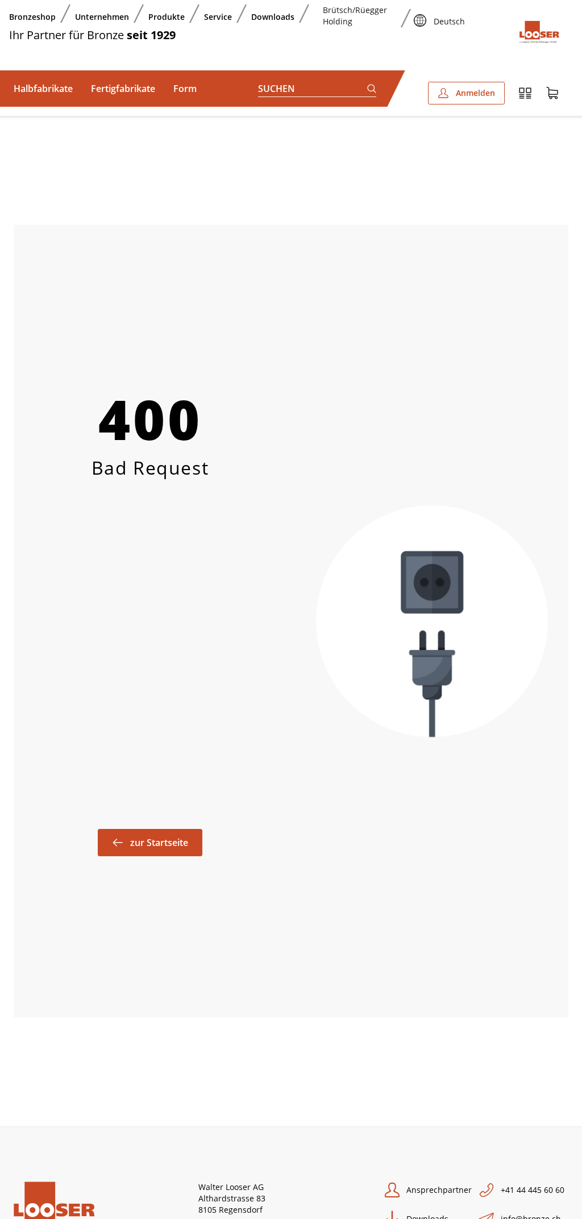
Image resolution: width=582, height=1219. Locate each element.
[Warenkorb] (552, 93)
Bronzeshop (32, 16)
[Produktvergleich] (525, 93)
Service (218, 16)
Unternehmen (102, 16)
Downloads (272, 16)
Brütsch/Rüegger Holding (355, 16)
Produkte (166, 16)
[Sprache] (420, 13)
